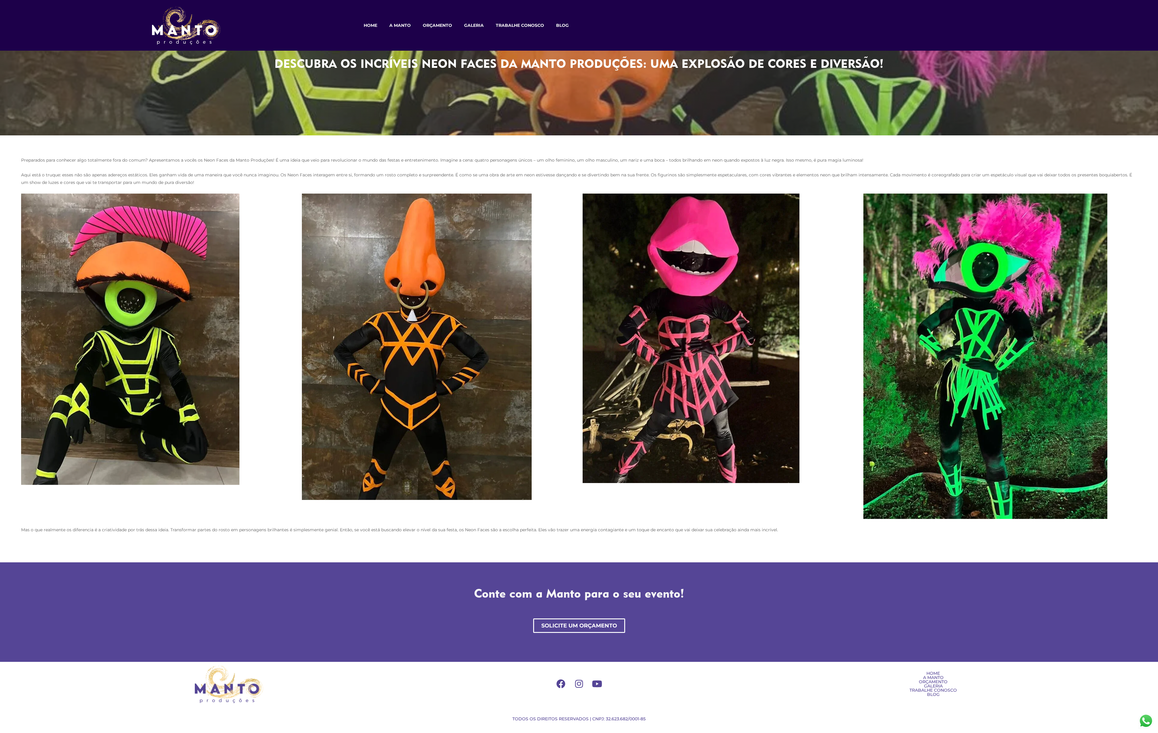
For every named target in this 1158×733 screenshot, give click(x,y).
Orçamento (437, 25)
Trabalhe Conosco (520, 25)
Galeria (474, 25)
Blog (562, 25)
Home (370, 25)
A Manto (400, 25)
